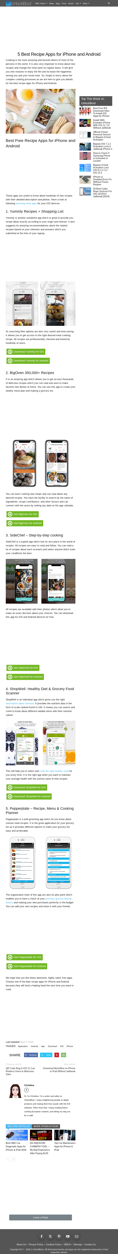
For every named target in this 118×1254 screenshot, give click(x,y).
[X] (50, 1236)
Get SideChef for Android (28, 676)
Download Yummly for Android (31, 360)
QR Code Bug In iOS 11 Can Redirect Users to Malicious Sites (20, 1071)
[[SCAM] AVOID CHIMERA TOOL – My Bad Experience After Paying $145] (41, 1135)
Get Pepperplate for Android (30, 966)
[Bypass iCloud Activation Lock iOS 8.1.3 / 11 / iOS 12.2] (85, 168)
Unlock (71, 3)
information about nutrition (20, 703)
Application (23, 1046)
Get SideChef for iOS (26, 667)
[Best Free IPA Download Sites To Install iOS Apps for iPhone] (85, 111)
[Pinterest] (59, 1236)
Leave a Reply (40, 1217)
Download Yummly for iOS (29, 351)
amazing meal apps (26, 203)
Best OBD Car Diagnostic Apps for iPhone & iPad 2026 (16, 1146)
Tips (77, 3)
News (51, 3)
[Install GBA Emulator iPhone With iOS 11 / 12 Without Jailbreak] (85, 123)
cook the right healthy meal (54, 771)
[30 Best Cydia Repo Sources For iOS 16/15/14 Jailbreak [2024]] (85, 191)
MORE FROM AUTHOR (46, 1126)
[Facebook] (27, 1091)
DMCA (67, 1244)
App (43, 1046)
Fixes (64, 3)
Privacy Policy (36, 1244)
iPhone (70, 1046)
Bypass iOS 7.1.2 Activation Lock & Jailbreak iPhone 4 (102, 146)
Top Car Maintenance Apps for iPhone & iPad (65, 1146)
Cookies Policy (53, 1244)
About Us (21, 1244)
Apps (58, 3)
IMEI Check (40, 3)
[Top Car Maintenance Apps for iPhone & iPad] (65, 1135)
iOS (61, 1046)
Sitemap (77, 1244)
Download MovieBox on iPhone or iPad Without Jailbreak (59, 1070)
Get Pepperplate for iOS (27, 957)
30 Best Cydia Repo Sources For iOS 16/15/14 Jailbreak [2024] (102, 192)
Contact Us (90, 1244)
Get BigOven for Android (28, 523)
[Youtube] (68, 1236)
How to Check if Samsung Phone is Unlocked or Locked (101, 157)
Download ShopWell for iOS (30, 787)
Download (52, 1046)
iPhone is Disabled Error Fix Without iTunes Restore (102, 181)
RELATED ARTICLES (18, 1126)
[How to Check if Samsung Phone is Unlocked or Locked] (85, 156)
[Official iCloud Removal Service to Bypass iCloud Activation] (85, 135)
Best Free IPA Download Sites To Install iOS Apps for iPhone (101, 112)
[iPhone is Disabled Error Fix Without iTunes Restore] (85, 180)
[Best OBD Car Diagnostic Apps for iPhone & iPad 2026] (17, 1135)
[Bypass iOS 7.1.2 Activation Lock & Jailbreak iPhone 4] (85, 147)
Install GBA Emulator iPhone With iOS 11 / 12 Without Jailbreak (102, 124)
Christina (29, 1085)
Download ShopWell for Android (32, 796)
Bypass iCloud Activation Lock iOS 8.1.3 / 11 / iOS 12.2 (101, 169)
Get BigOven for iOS (25, 514)
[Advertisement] (59, 29)
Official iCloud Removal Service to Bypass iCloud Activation (102, 136)
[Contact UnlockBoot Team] (76, 1236)
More (85, 3)
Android (34, 1046)
